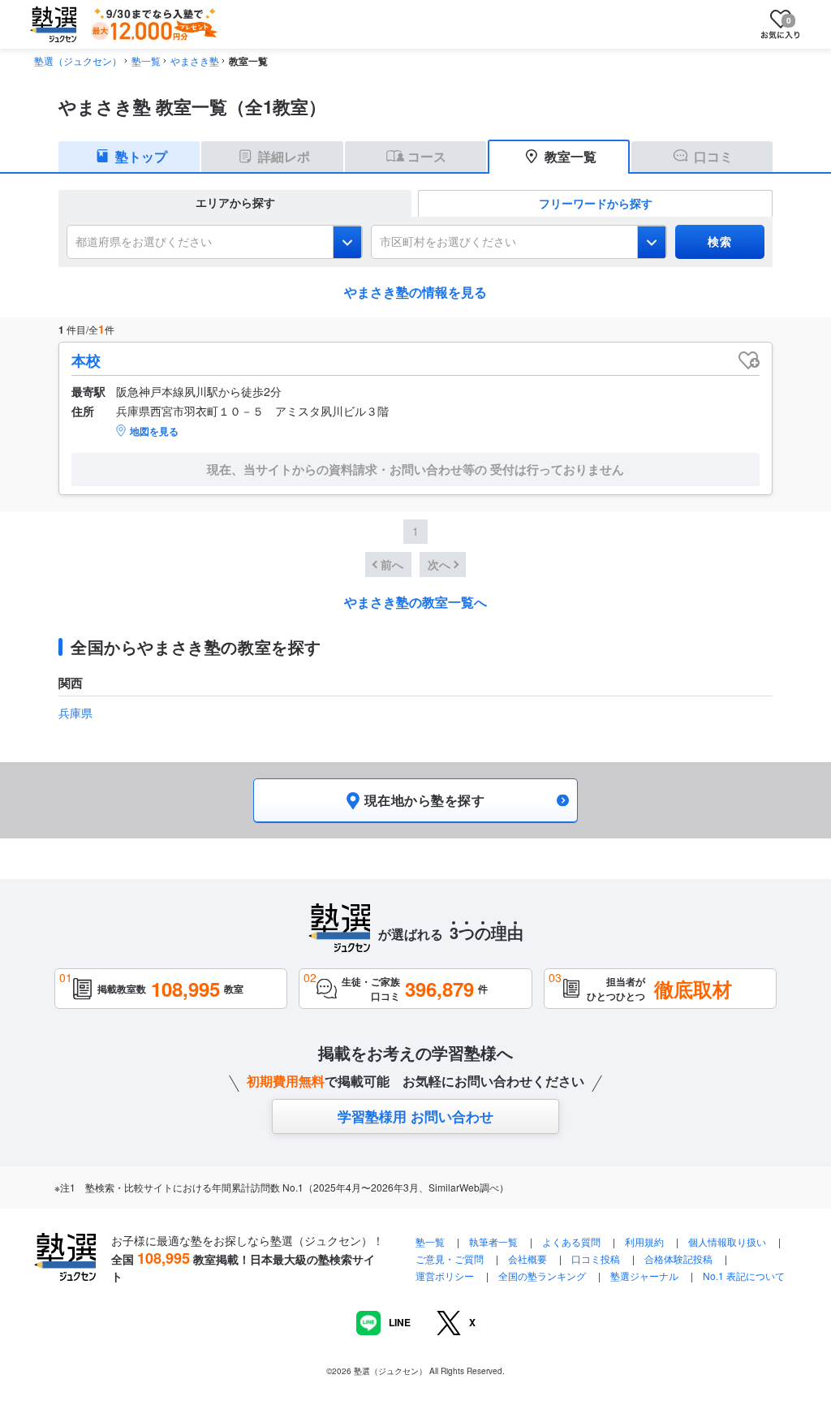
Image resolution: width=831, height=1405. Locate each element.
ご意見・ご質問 (450, 1258)
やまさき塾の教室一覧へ (415, 602)
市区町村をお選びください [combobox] (448, 241)
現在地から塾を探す (424, 800)
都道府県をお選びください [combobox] (143, 241)
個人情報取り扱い (727, 1241)
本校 (86, 360)
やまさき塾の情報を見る (415, 292)
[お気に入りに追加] (748, 360)
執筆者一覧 (493, 1241)
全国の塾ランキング (542, 1275)
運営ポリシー (445, 1275)
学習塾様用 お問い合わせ (415, 1116)
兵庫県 (75, 713)
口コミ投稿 (595, 1258)
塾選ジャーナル (644, 1275)
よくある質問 (572, 1241)
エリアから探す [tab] (235, 202)
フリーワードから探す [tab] (595, 203)
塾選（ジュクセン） (78, 60)
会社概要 (527, 1258)
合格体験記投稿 (678, 1258)
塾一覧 (146, 60)
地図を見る (154, 431)
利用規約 (644, 1241)
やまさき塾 (194, 60)
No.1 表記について (744, 1275)
